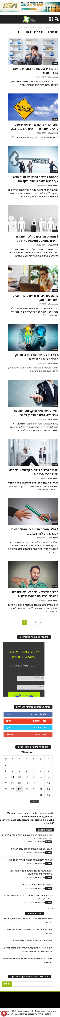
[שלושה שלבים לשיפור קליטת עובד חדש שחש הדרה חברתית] (33, 452)
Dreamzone (40, 1011)
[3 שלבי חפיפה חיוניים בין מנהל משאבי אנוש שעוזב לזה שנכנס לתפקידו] (33, 511)
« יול (34, 801)
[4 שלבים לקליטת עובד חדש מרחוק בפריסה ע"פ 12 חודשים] (33, 337)
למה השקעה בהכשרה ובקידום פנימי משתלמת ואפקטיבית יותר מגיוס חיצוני (31, 872)
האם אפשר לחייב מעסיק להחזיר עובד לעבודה (31, 849)
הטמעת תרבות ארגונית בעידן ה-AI (37, 884)
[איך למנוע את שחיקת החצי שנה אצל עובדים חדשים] (33, 51)
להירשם (9, 734)
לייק (8, 714)
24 (41, 789)
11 (34, 777)
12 (26, 777)
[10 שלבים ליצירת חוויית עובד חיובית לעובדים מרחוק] (33, 278)
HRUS (14, 1011)
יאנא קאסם (47, 940)
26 (26, 789)
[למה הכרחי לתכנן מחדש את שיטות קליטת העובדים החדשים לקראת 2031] (33, 107)
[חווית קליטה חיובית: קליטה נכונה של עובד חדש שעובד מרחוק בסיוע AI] (33, 393)
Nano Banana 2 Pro (43, 919)
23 (48, 789)
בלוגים (54, 63)
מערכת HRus (53, 77)
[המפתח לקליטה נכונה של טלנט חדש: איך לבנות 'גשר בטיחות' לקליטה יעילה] (33, 159)
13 (19, 777)
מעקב (8, 721)
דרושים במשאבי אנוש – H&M (26, 940)
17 (41, 783)
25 (33, 789)
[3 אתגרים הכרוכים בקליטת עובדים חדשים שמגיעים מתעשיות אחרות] (33, 218)
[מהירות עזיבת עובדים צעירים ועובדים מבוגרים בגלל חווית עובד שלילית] (33, 574)
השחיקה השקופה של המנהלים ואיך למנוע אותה (30, 859)
